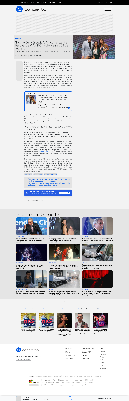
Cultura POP (86, 352)
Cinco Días (67, 382)
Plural (61, 387)
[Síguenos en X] (92, 9)
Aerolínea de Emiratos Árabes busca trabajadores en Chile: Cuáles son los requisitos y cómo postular (49, 184)
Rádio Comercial (93, 387)
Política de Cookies (52, 376)
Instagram (102, 351)
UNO (58, 382)
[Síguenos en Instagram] (87, 9)
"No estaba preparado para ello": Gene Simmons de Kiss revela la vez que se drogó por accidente (49, 180)
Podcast (84, 355)
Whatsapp (103, 368)
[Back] (62, 398)
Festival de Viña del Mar (51, 174)
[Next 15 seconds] (74, 398)
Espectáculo (28, 174)
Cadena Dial (86, 382)
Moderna (54, 387)
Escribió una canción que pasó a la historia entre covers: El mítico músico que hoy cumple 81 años (100, 331)
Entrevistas (52, 2)
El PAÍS (47, 380)
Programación (24, 2)
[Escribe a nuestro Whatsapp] (102, 9)
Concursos (44, 2)
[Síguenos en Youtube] (95, 9)
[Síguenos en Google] (85, 9)
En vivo (18, 2)
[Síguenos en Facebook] (90, 9)
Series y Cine (70, 355)
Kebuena (92, 382)
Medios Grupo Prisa (34, 385)
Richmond (46, 387)
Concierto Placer (88, 348)
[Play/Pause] (70, 398)
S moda (73, 387)
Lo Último (31, 2)
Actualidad (69, 358)
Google (101, 348)
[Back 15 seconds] (66, 398)
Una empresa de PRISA (34, 381)
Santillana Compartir (69, 380)
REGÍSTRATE (109, 2)
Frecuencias (61, 2)
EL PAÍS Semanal (77, 382)
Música (68, 352)
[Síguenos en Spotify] (97, 9)
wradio (62, 382)
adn (86, 380)
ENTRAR (100, 2)
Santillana (61, 380)
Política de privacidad (41, 376)
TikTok (101, 366)
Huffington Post (49, 382)
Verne (82, 382)
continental (73, 382)
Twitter (101, 357)
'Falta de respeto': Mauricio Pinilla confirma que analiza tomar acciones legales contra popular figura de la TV (82, 332)
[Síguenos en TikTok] (100, 9)
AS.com (81, 380)
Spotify (101, 363)
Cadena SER (76, 380)
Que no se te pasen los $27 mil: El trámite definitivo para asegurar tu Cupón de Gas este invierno (28, 331)
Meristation (87, 387)
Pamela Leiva (43, 152)
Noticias (37, 2)
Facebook (102, 354)
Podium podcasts (46, 384)
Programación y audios (104, 398)
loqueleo (80, 387)
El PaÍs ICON (67, 387)
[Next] (78, 398)
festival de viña (38, 174)
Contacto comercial (24, 359)
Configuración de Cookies (66, 376)
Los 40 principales (54, 380)
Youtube (102, 360)
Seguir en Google (64, 193)
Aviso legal (31, 376)
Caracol (91, 380)
